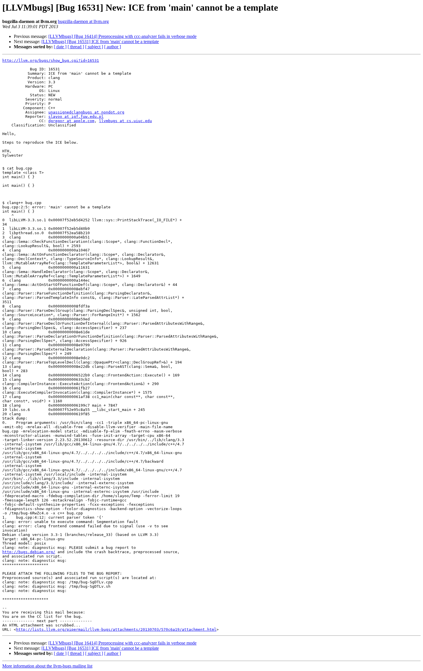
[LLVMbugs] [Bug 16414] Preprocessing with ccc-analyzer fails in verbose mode (122, 36)
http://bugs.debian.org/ (28, 552)
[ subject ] (94, 46)
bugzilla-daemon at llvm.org (83, 21)
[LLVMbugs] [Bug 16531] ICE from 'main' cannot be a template (100, 41)
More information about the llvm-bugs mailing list (47, 666)
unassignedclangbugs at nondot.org (86, 112)
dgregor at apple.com (71, 121)
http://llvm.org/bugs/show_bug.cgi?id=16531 (50, 60)
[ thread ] (76, 46)
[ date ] (60, 46)
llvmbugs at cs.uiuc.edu (125, 121)
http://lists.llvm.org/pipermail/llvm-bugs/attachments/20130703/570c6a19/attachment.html (116, 629)
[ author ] (112, 46)
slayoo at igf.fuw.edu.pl (76, 116)
